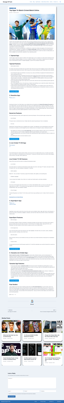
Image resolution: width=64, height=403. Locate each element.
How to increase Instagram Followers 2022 (48, 311)
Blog (34, 1)
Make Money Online (45, 1)
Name (9, 391)
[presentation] (11, 326)
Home (31, 1)
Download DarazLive (14, 138)
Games (51, 1)
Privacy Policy (43, 401)
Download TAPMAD (14, 91)
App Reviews (38, 1)
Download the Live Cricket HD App (16, 197)
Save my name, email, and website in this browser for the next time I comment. (22, 393)
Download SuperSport (14, 248)
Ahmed (11, 12)
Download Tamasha (14, 280)
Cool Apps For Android (12, 311)
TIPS (15, 8)
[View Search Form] (60, 2)
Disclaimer (59, 401)
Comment (10, 378)
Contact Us (51, 401)
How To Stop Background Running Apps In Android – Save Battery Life (52, 359)
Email (26, 391)
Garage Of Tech (4, 401)
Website (42, 391)
